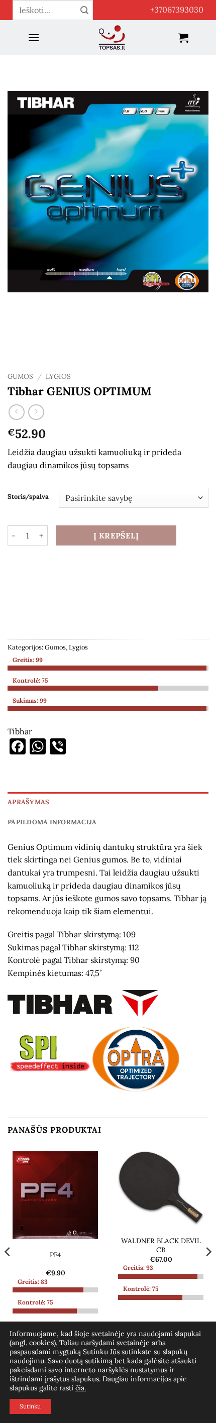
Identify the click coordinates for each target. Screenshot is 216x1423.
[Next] (208, 1271)
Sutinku (30, 1406)
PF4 (55, 1255)
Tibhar (20, 731)
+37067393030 (176, 10)
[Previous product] (36, 412)
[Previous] (8, 1271)
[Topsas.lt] (112, 37)
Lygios (58, 376)
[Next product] (16, 412)
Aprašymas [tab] (28, 802)
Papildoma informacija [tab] (52, 822)
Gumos (20, 376)
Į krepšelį (116, 535)
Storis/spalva (28, 496)
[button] (34, 37)
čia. (80, 1387)
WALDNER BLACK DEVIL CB (161, 1245)
